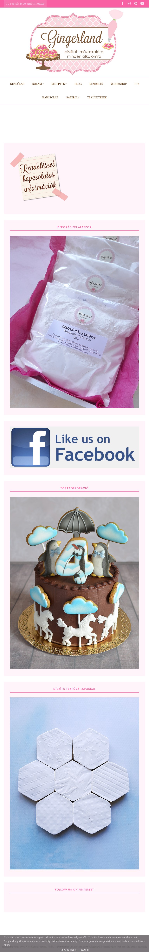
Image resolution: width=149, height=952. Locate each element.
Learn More (69, 949)
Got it (85, 949)
